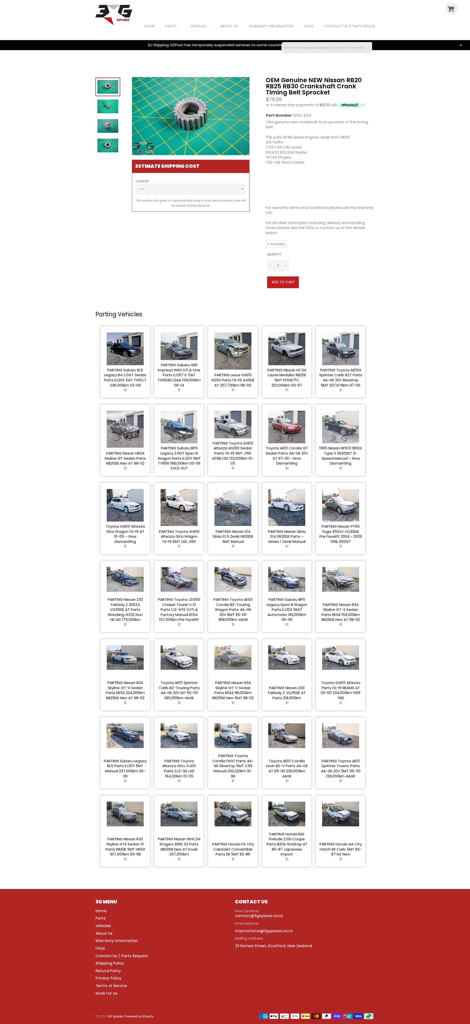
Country (142, 181)
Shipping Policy (109, 963)
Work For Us (106, 993)
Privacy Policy (108, 978)
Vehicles (198, 26)
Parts (171, 26)
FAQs (308, 26)
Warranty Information (271, 26)
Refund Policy (108, 970)
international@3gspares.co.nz (264, 930)
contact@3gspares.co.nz (259, 915)
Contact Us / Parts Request (351, 26)
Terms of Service (111, 985)
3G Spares (115, 1016)
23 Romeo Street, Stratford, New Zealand (273, 945)
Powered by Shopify (139, 1016)
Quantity (274, 254)
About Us (229, 26)
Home (149, 26)
